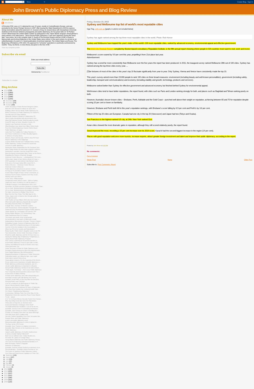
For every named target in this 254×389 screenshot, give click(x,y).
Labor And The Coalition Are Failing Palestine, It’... (21, 132)
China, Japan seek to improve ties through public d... (22, 196)
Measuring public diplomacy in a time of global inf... (21, 322)
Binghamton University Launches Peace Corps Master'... (23, 295)
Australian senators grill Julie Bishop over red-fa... (21, 277)
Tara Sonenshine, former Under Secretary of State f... (22, 233)
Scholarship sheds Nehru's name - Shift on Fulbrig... (22, 180)
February (9, 365)
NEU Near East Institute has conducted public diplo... (22, 289)
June (7, 361)
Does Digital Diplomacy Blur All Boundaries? (19, 252)
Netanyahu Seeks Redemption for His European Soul (22, 147)
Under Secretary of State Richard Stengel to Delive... (22, 106)
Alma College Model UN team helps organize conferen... (23, 149)
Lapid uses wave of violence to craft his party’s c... (21, 182)
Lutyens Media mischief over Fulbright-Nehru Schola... (22, 141)
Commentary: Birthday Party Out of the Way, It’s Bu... (22, 293)
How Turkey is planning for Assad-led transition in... (21, 240)
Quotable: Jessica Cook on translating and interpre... (22, 308)
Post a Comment (92, 156)
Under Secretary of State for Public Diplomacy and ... (22, 248)
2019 (6, 90)
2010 (6, 377)
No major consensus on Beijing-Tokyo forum (19, 192)
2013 (6, 371)
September (9, 355)
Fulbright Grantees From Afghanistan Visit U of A (20, 184)
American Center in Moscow (14, 167)
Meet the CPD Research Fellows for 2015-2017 (20, 108)
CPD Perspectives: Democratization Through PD (21, 207)
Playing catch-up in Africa (13, 176)
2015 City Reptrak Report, (101, 49)
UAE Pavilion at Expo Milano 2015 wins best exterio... (22, 200)
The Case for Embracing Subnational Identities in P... (22, 341)
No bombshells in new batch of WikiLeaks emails (20, 219)
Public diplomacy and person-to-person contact (20, 169)
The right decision (11, 198)
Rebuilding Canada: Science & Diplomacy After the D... (22, 223)
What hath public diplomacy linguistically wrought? (21, 202)
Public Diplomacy (10, 330)
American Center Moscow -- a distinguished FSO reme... (23, 157)
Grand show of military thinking (15, 273)
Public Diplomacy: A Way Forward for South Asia (20, 143)
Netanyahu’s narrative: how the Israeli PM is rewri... (21, 151)
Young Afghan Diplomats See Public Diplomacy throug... (23, 339)
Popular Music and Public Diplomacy (17, 318)
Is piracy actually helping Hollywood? (17, 334)
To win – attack (10, 297)
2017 (6, 94)
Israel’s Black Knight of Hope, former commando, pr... (22, 172)
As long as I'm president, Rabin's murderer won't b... (22, 170)
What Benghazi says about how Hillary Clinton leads (21, 126)
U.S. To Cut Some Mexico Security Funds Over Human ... (23, 299)
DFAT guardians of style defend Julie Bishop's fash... (22, 161)
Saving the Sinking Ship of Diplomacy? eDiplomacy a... (22, 237)
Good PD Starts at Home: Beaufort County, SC (20, 122)
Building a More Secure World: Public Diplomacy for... (22, 110)
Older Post (248, 160)
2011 (6, 375)
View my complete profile (11, 48)
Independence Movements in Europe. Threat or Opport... (23, 221)
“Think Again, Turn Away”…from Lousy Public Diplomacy (23, 270)
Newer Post (91, 160)
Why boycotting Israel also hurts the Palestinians (20, 301)
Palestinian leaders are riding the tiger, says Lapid (21, 256)
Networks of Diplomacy (12, 345)
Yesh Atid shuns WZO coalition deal (16, 314)
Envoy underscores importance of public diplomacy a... (22, 262)
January (8, 367)
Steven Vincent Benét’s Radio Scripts (17, 285)
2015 (6, 99)
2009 (6, 380)
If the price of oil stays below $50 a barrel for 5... (20, 163)
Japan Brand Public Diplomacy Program (18, 239)
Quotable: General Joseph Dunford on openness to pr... (23, 347)
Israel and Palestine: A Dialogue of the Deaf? (19, 305)
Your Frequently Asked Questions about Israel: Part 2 (22, 272)
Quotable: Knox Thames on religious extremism (20, 326)
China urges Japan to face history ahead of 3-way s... (22, 159)
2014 (6, 369)
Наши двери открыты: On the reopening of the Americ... (23, 260)
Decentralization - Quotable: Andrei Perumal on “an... (22, 349)
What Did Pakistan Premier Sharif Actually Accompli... (22, 120)
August (8, 357)
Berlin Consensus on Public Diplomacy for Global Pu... (22, 112)
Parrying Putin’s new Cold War (15, 281)
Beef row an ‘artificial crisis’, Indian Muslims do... (20, 336)
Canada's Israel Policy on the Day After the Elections (22, 279)
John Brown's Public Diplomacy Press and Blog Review (75, 10)
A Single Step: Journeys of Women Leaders (19, 206)
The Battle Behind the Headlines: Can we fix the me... (22, 306)
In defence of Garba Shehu (14, 136)
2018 (6, 92)
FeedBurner (45, 72)
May (7, 363)
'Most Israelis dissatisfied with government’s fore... (21, 118)
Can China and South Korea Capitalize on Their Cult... (22, 353)
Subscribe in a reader (10, 80)
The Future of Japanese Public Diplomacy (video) (21, 351)
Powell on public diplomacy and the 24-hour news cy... (22, 235)
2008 (6, 382)
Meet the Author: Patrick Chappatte (16, 343)
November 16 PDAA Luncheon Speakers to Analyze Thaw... (24, 186)
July (7, 359)
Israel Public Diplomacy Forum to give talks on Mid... (22, 242)
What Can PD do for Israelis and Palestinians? (20, 229)
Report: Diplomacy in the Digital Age (16, 139)
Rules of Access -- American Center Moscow (19, 165)
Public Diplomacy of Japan (13, 130)
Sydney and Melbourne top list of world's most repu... (22, 244)
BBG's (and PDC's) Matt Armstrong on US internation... (22, 225)
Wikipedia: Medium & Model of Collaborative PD (20, 116)
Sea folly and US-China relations (15, 114)
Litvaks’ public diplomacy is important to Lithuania (21, 266)
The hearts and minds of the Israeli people (18, 217)
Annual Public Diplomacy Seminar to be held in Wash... (22, 268)
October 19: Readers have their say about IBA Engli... (22, 312)
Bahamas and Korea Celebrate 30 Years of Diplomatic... (23, 287)
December (9, 101)
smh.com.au (100, 29)
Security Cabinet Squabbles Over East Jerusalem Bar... (23, 316)
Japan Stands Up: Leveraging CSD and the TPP (20, 211)
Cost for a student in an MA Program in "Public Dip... (21, 283)
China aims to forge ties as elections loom (18, 303)
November (9, 103)
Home (170, 160)
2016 (6, 96)
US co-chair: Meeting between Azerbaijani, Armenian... (22, 188)
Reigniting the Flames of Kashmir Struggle (18, 155)
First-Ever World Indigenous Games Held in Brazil (21, 128)
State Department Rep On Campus (16, 215)
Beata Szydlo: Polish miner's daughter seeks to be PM (22, 231)
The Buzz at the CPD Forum (14, 324)
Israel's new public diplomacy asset (16, 320)
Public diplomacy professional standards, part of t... (21, 264)
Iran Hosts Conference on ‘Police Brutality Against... (21, 134)
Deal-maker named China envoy (15, 258)
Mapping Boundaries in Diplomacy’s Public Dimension (22, 254)
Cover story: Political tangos (14, 178)
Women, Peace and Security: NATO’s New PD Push (22, 138)
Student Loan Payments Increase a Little (18, 124)
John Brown (8, 23)
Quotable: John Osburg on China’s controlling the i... (22, 310)
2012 (6, 373)
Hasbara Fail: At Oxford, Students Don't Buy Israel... (22, 174)
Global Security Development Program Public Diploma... (23, 209)
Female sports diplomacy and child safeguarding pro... (22, 275)
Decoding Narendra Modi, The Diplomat (18, 204)
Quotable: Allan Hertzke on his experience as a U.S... (22, 328)
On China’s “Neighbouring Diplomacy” (17, 291)
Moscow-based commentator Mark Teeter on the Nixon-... (23, 153)
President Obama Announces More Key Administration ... (23, 250)
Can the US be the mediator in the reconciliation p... (21, 227)
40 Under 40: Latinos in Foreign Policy (17, 337)
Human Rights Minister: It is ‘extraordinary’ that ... (21, 213)
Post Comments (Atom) (107, 165)
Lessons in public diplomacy (14, 145)
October (8, 105)
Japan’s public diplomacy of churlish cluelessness (21, 332)
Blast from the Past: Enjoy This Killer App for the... (21, 194)
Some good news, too (12, 246)
